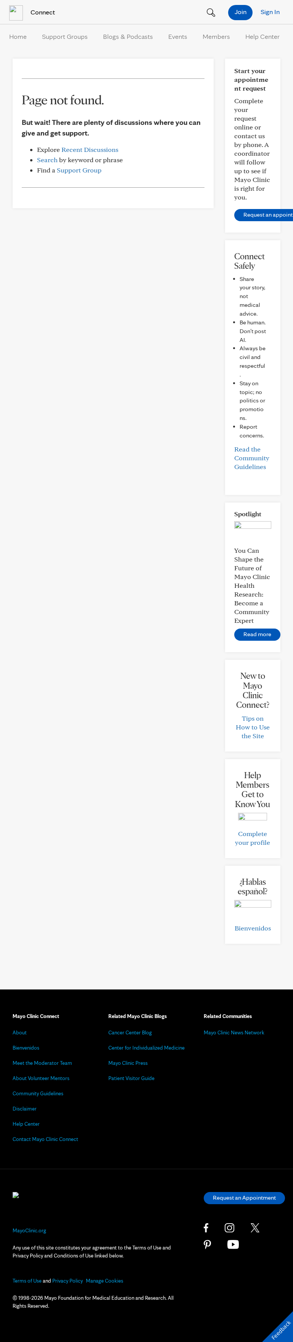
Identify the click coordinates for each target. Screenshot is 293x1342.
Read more (257, 634)
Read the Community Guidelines (251, 458)
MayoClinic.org (29, 1230)
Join (240, 12)
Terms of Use (27, 1281)
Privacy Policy (67, 1281)
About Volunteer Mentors (41, 1078)
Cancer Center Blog (130, 1032)
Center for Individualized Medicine (146, 1048)
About (20, 1032)
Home (18, 36)
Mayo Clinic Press (128, 1063)
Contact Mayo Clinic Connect (45, 1139)
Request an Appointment (244, 1197)
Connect (42, 12)
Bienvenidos (253, 928)
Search (47, 160)
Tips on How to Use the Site (253, 727)
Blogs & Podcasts (128, 36)
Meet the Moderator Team (42, 1063)
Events (177, 36)
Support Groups (65, 36)
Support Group (79, 170)
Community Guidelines (38, 1093)
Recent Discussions (89, 149)
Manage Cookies (104, 1281)
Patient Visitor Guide (131, 1078)
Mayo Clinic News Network (234, 1032)
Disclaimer (25, 1109)
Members (216, 36)
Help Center (262, 36)
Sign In (270, 12)
